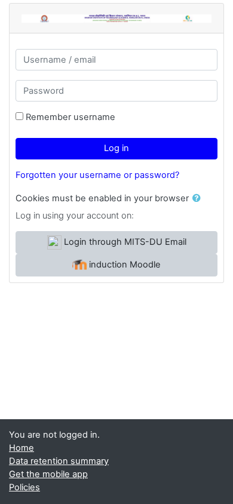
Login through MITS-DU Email (124, 241)
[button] (199, 199)
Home (21, 447)
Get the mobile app (48, 474)
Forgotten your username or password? (97, 175)
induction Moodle (124, 264)
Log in (116, 148)
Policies (24, 487)
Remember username (70, 117)
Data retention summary (59, 461)
